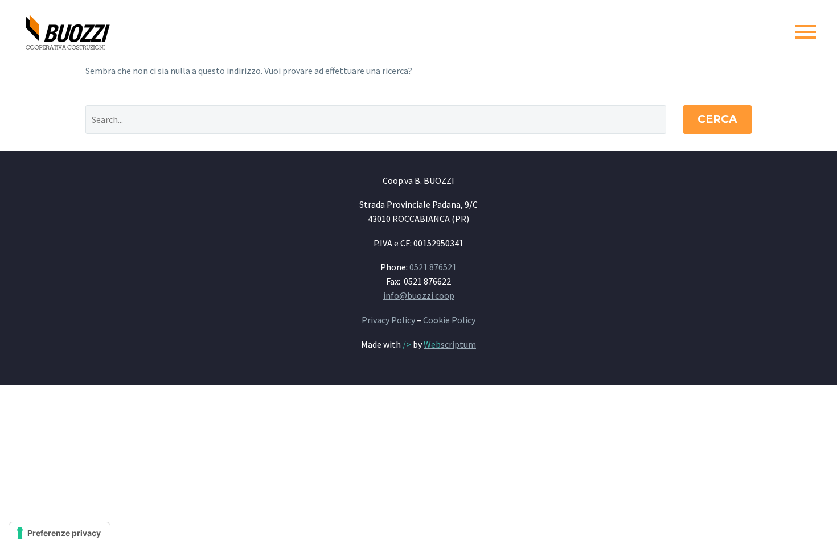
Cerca (717, 119)
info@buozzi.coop (418, 295)
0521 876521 (433, 267)
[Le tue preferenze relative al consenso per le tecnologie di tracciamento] (59, 533)
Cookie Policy (449, 319)
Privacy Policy (388, 319)
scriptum (450, 344)
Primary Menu (805, 31)
